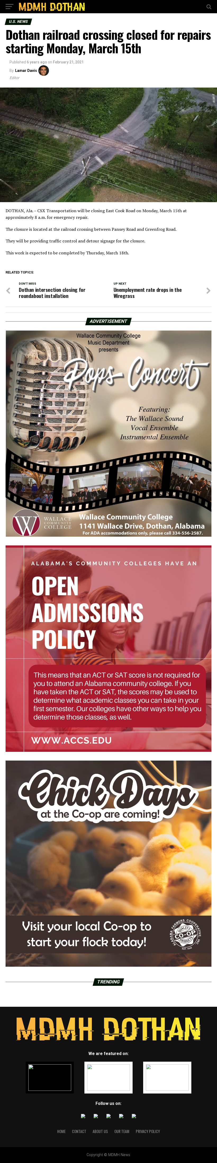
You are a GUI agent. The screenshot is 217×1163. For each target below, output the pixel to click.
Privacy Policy (148, 1131)
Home (61, 1131)
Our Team (121, 1131)
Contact (79, 1131)
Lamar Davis (26, 70)
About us (100, 1131)
